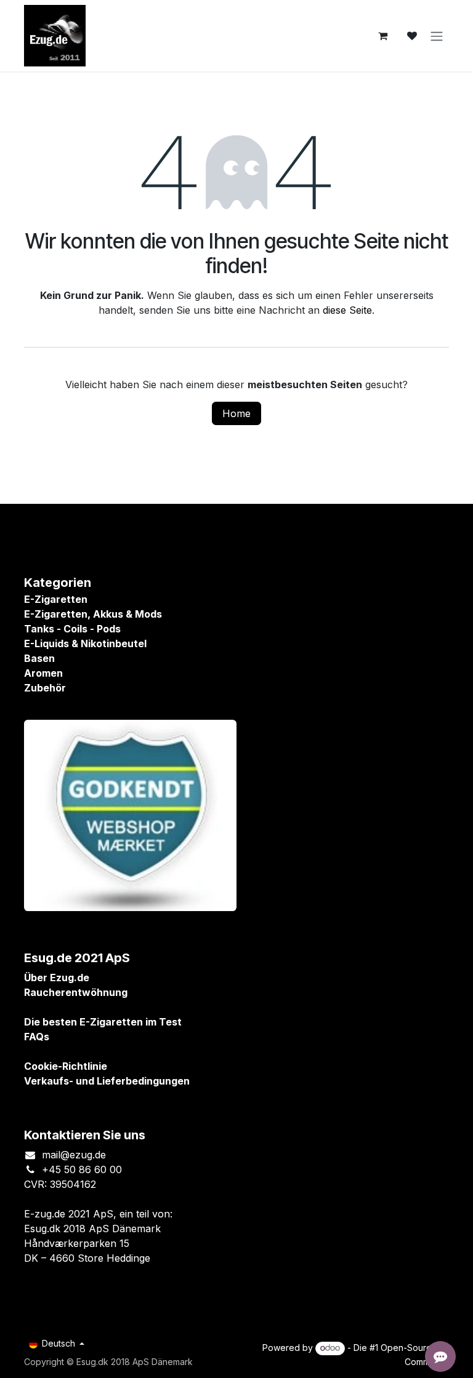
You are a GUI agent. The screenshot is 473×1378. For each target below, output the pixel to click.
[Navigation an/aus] (436, 36)
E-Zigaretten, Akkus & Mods (93, 614)
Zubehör (45, 688)
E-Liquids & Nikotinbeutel (85, 643)
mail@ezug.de (74, 1155)
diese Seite (347, 310)
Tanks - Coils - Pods (72, 629)
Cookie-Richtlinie (65, 1066)
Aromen (43, 673)
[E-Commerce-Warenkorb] (382, 35)
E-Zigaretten (55, 599)
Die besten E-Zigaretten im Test (103, 1022)
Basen (39, 658)
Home (236, 413)
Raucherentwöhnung (75, 992)
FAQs (36, 1036)
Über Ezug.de (56, 977)
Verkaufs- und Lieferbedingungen (107, 1081)
